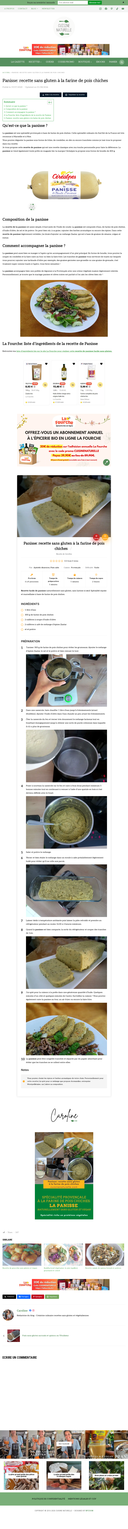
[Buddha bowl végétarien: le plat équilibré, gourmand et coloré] (63, 1254)
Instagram (64, 1444)
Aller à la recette (52, 95)
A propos (9, 9)
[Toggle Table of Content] (48, 102)
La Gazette (17, 62)
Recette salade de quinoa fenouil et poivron (103, 1268)
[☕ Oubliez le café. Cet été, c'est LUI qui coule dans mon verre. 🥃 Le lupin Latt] (100, 1444)
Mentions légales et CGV (82, 1499)
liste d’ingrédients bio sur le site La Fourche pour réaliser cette (64, 351)
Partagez (25, 1297)
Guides (50, 62)
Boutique (84, 62)
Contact (23, 9)
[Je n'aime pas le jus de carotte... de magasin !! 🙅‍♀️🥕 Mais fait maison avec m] (14, 1444)
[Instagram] (33, 1311)
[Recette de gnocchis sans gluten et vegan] (21, 1254)
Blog (33, 9)
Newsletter (48, 9)
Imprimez (53, 1297)
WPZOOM (89, 1511)
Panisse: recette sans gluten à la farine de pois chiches (28, 118)
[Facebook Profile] (30, 1311)
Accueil (6, 73)
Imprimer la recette (76, 95)
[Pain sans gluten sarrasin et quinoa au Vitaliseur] (14, 1335)
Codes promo (66, 62)
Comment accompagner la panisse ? (21, 112)
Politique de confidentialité (48, 1499)
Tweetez (10, 1297)
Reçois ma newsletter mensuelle (41, 2)
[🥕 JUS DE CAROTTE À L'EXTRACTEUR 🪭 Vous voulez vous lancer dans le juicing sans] (42, 1444)
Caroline (22, 1310)
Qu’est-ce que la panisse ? (16, 106)
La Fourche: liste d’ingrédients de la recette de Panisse (28, 115)
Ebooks (100, 62)
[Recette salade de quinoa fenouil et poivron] (104, 1254)
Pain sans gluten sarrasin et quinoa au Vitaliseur (45, 1335)
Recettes (34, 62)
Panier (113, 62)
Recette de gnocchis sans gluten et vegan (19, 1268)
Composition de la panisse (17, 109)
